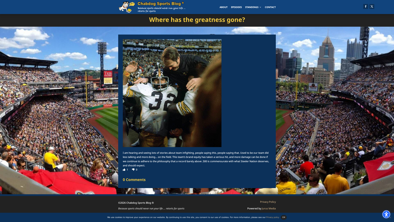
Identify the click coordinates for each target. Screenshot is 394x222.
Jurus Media (269, 208)
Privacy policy (272, 217)
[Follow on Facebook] (365, 6)
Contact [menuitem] (270, 7)
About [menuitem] (224, 7)
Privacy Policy (268, 202)
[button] (386, 214)
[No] (390, 217)
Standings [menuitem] (251, 7)
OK (283, 217)
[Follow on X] (371, 6)
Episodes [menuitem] (236, 7)
